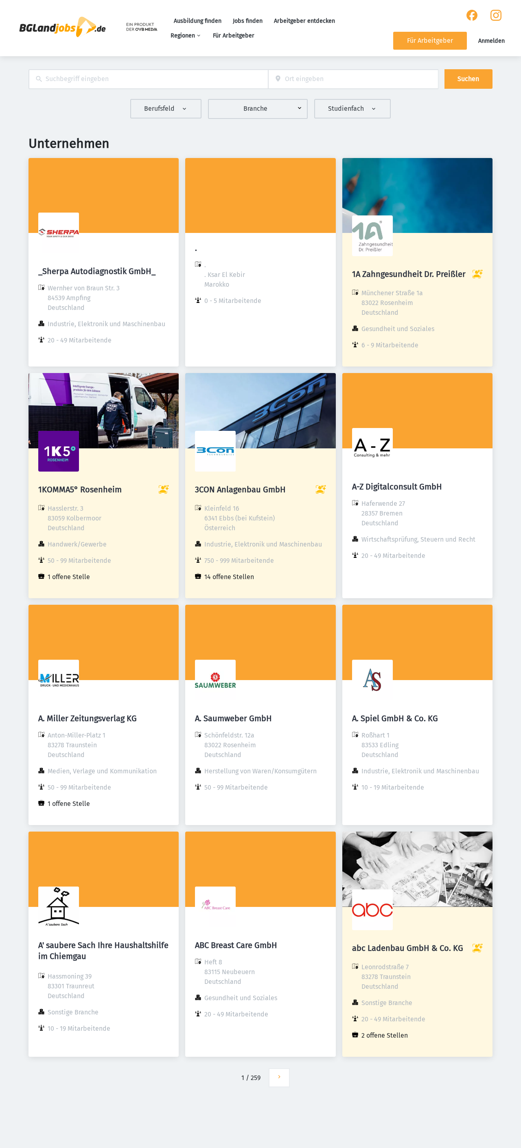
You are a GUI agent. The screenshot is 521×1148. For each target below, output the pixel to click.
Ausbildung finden (197, 21)
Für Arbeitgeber (233, 35)
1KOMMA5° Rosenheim (80, 489)
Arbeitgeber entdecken (304, 21)
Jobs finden (248, 21)
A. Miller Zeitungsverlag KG (87, 718)
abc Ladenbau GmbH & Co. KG (407, 948)
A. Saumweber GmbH (233, 718)
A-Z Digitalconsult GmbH (397, 487)
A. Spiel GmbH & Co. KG (395, 718)
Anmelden (491, 40)
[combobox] (148, 79)
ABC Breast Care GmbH (236, 945)
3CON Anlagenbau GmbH (240, 489)
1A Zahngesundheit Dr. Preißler (409, 274)
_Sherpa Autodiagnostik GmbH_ (96, 271)
